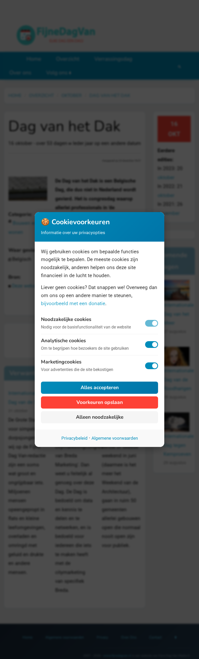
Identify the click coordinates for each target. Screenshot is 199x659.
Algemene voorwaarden (114, 438)
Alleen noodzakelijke (99, 417)
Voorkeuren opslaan (99, 402)
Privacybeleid (74, 438)
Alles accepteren (100, 387)
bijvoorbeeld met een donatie (73, 303)
